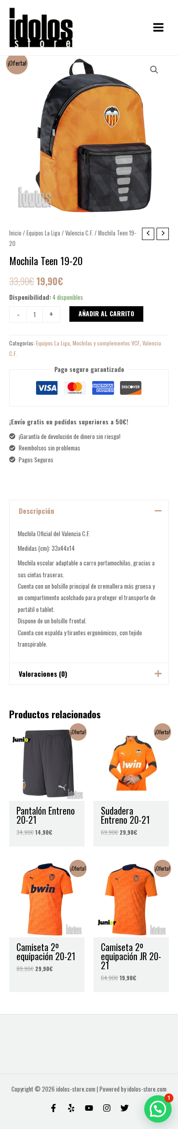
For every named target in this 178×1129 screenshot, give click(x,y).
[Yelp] (71, 1108)
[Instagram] (107, 1108)
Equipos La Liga (43, 233)
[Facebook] (53, 1108)
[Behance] (89, 1108)
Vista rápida (47, 794)
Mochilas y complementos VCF (106, 343)
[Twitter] (124, 1108)
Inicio (15, 233)
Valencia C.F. (79, 233)
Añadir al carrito (106, 313)
